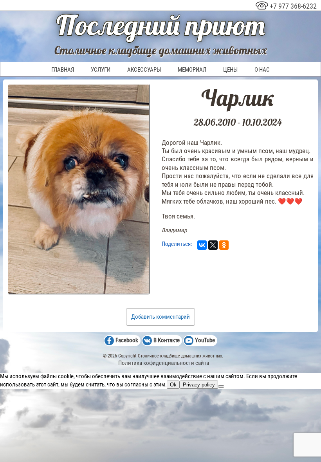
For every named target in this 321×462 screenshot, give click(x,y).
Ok (173, 385)
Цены (230, 69)
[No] (221, 386)
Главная (62, 69)
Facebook (126, 340)
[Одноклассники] (224, 245)
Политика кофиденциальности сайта (163, 362)
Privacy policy (199, 385)
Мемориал (192, 69)
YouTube (205, 340)
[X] (213, 245)
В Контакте (166, 340)
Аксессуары (144, 69)
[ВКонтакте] (202, 245)
